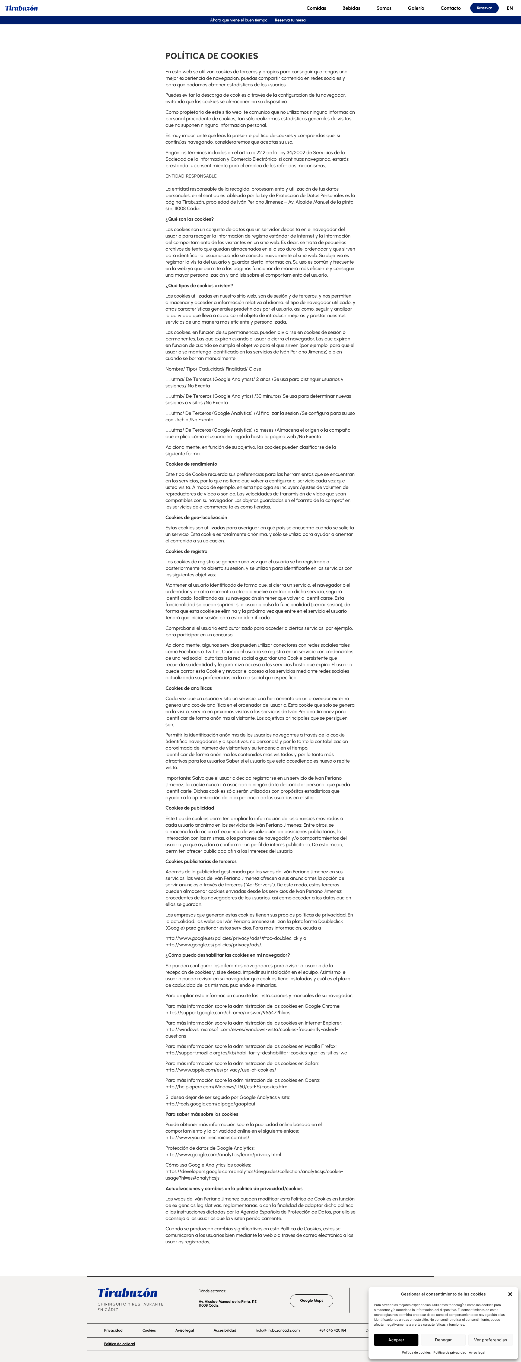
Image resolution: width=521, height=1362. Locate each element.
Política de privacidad (449, 1352)
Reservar (484, 8)
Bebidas (351, 8)
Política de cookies (416, 1352)
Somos (384, 8)
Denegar (443, 1339)
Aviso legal (477, 1352)
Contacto (451, 8)
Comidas (316, 8)
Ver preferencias (490, 1339)
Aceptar (396, 1339)
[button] (510, 1294)
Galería (416, 8)
